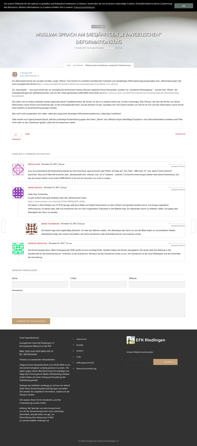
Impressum (81, 339)
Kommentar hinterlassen (31, 321)
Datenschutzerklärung (86, 368)
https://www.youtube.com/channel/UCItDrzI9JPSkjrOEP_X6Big (56, 201)
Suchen (168, 362)
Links (78, 356)
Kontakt (79, 345)
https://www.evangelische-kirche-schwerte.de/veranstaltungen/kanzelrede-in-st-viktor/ (77, 84)
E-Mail (73, 278)
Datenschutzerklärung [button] (84, 7)
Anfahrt (79, 351)
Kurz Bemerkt (78, 65)
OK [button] (183, 6)
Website (133, 278)
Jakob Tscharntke (98, 48)
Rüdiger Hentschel (37, 243)
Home (69, 65)
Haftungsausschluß (85, 362)
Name (14, 278)
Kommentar (17, 290)
